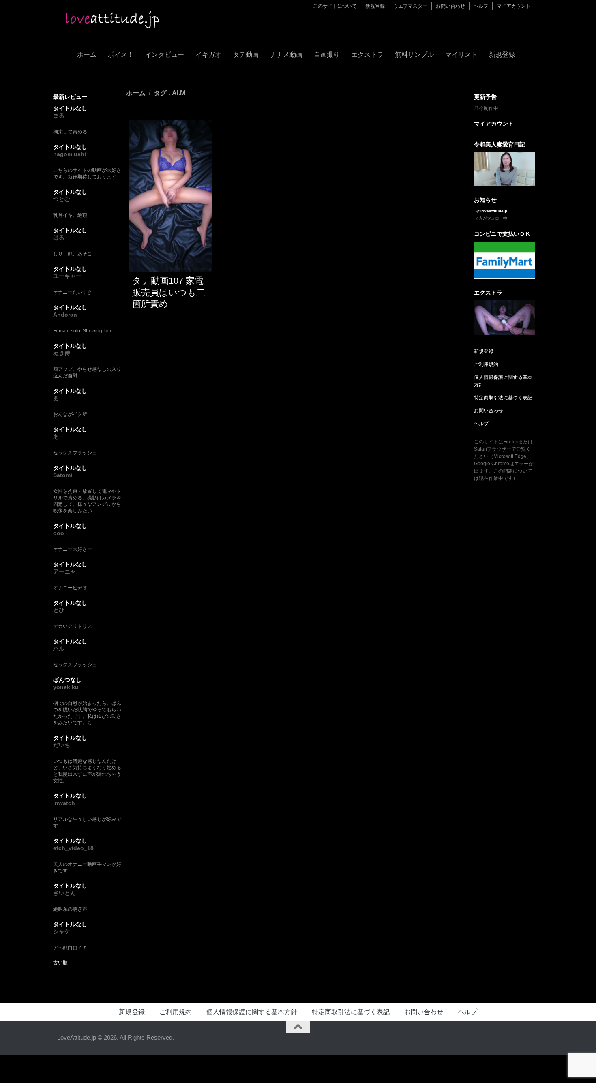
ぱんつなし (67, 679)
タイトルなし (70, 108)
